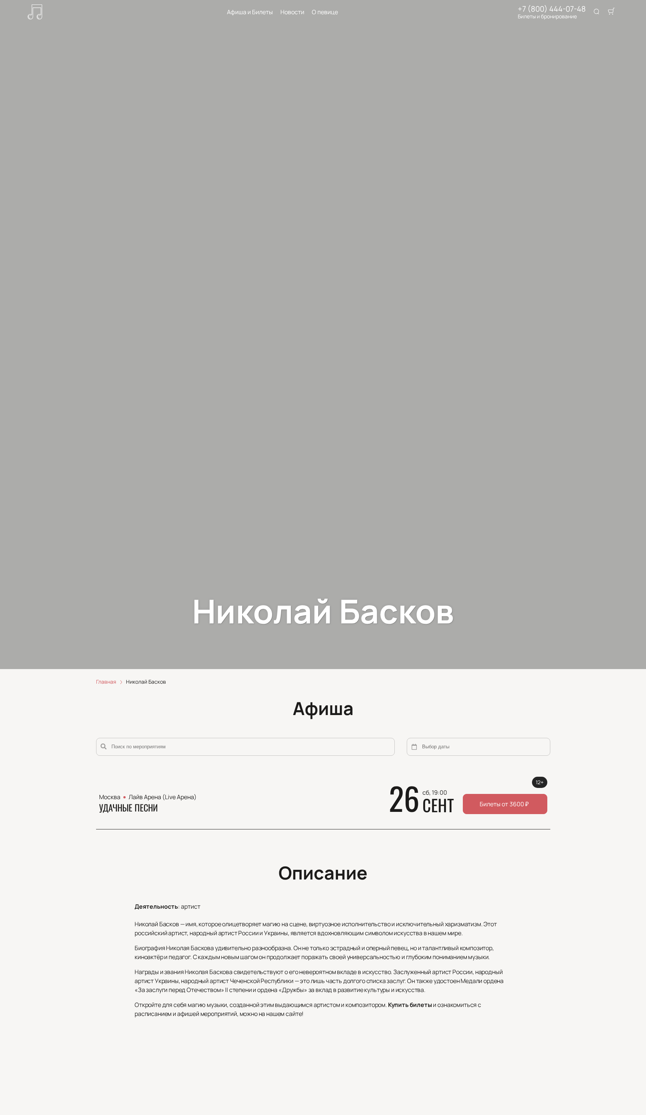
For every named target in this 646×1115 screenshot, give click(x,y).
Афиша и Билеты (250, 12)
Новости (292, 12)
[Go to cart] (611, 11)
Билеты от (504, 804)
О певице (325, 12)
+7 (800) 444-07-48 (552, 8)
